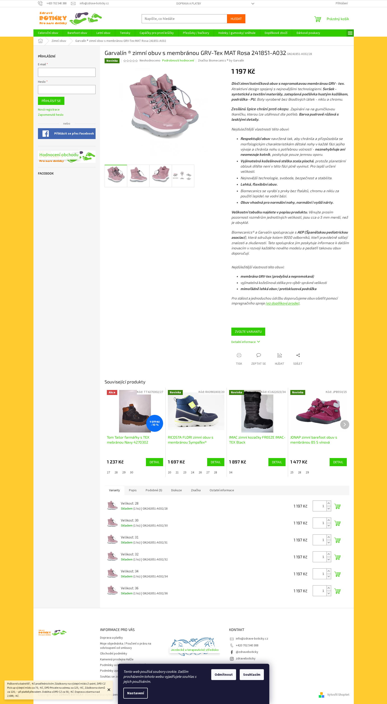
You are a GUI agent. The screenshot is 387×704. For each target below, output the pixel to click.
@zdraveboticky (247, 652)
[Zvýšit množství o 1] (328, 503)
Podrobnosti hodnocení (178, 61)
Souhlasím (251, 674)
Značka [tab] (196, 490)
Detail (154, 462)
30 (131, 472)
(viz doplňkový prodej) (282, 303)
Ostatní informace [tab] (222, 490)
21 (177, 472)
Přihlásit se (51, 101)
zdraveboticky (246, 658)
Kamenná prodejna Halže (117, 659)
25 (291, 472)
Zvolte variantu (248, 331)
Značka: (221, 60)
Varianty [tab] (114, 490)
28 (116, 472)
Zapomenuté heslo (50, 115)
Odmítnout (224, 674)
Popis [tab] (133, 490)
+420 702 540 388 (247, 645)
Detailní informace (243, 342)
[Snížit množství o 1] (328, 508)
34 (230, 472)
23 (184, 472)
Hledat (236, 19)
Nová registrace (49, 110)
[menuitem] (48, 33)
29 (123, 472)
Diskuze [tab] (176, 490)
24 (192, 472)
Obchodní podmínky (113, 653)
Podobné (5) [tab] (154, 490)
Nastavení (135, 693)
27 (108, 472)
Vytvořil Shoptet (338, 694)
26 (200, 472)
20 (169, 472)
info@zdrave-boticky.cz (252, 638)
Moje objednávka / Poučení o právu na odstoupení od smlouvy (125, 645)
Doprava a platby (188, 4)
